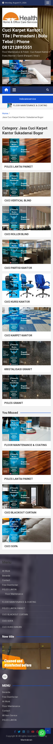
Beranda (6, 575)
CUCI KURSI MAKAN (12, 627)
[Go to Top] (48, 731)
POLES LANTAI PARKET (18, 166)
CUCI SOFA (11, 546)
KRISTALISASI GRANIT (18, 369)
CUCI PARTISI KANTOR (18, 267)
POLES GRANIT (13, 402)
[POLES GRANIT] (26, 387)
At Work (6, 571)
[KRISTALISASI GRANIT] (26, 353)
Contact (6, 580)
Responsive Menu (48, 2)
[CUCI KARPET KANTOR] (26, 319)
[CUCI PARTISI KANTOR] (26, 252)
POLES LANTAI (9, 589)
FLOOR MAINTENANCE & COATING (25, 445)
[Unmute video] (26, 656)
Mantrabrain (26, 740)
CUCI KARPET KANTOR (18, 335)
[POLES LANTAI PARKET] (26, 150)
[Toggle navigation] (14, 89)
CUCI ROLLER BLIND (16, 234)
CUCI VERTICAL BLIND (17, 200)
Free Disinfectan (10, 585)
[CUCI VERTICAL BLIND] (26, 184)
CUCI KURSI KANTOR (17, 301)
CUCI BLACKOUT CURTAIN (20, 512)
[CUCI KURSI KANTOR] (26, 286)
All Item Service (9, 715)
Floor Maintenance (14, 594)
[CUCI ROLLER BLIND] (26, 218)
